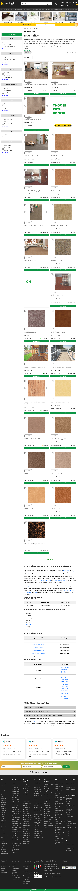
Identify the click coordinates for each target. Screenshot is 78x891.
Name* (14, 436)
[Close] (66, 430)
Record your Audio (20, 455)
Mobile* (14, 442)
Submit (39, 460)
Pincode (14, 448)
